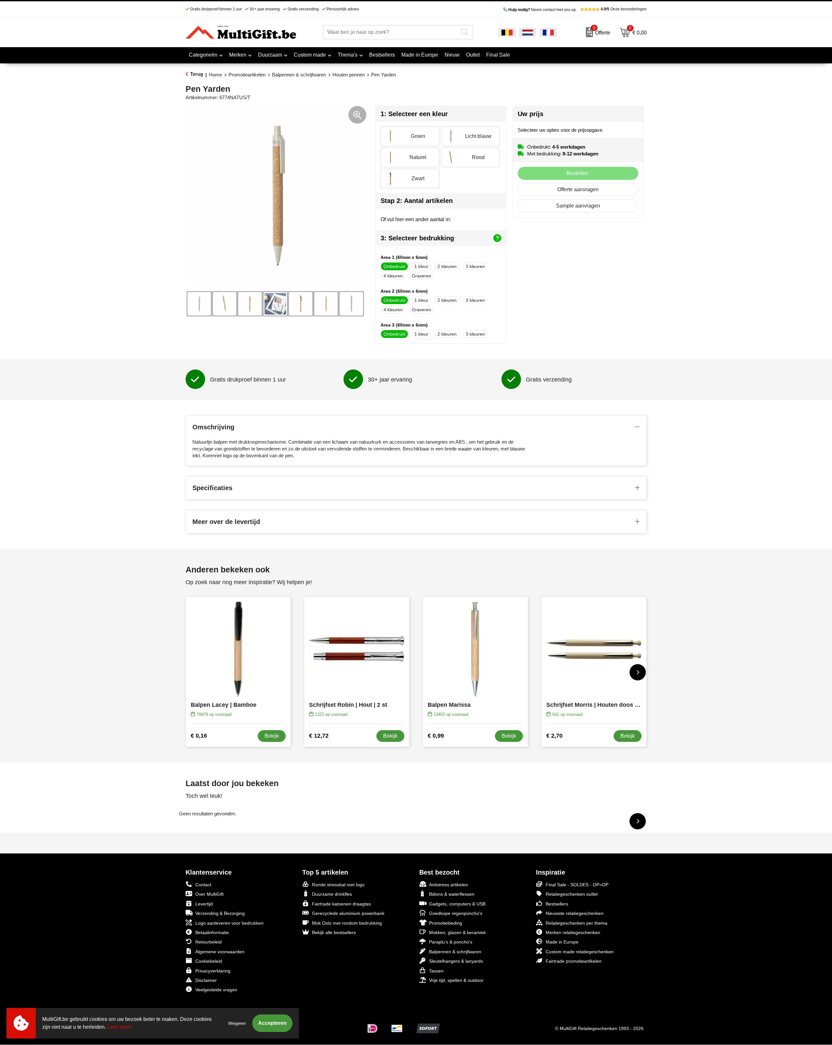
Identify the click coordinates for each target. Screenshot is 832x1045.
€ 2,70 (554, 735)
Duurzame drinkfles (332, 894)
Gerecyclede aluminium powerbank (348, 913)
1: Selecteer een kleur (414, 113)
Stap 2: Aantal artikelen (417, 200)
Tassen (436, 970)
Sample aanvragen (578, 205)
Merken (237, 55)
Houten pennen (348, 74)
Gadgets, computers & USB (457, 903)
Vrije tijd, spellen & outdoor (456, 980)
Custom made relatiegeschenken (580, 951)
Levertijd (204, 903)
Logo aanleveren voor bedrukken (229, 923)
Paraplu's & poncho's (450, 942)
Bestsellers (557, 903)
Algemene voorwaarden (219, 951)
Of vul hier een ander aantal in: (416, 219)
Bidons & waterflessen (451, 894)
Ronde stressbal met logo (338, 884)
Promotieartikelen (247, 74)
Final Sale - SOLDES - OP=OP (577, 884)
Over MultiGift (209, 894)
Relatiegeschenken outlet (572, 894)
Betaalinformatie (212, 932)
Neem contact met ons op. (542, 9)
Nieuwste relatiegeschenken (575, 913)
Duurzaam (270, 55)
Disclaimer (206, 980)
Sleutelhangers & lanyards (456, 961)
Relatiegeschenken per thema (576, 923)
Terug (196, 74)
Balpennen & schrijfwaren (299, 74)
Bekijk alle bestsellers (334, 932)
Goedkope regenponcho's (455, 913)
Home (215, 74)
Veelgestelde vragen (216, 989)
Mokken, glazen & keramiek (457, 932)
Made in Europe (562, 942)
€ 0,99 (436, 735)
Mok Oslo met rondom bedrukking (347, 923)
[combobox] (390, 32)
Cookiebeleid (208, 961)
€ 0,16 (199, 735)
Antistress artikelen (448, 884)
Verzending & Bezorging (220, 913)
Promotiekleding (445, 923)
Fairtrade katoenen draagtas (341, 903)
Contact (203, 884)
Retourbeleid (208, 942)
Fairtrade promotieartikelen (574, 961)
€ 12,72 (319, 735)
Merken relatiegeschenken (573, 932)
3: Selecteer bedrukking (417, 238)
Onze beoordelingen (624, 9)
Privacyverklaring (212, 970)
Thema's (348, 55)
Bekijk (272, 736)
